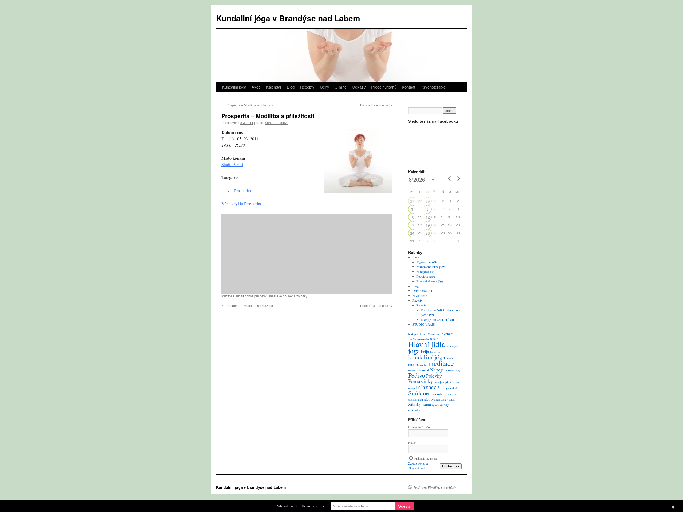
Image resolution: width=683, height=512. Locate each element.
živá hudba (414, 410)
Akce (256, 87)
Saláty (442, 388)
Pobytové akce (425, 276)
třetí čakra (424, 399)
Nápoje (437, 369)
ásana (426, 404)
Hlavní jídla (426, 344)
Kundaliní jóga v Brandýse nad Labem (288, 18)
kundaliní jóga (427, 357)
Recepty (307, 87)
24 (412, 233)
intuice (450, 346)
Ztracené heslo (417, 468)
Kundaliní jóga (234, 87)
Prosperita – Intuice (376, 105)
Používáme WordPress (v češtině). (435, 487)
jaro (456, 346)
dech (424, 334)
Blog (291, 87)
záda (452, 399)
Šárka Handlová (276, 122)
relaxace (426, 387)
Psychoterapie (433, 87)
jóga (414, 350)
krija (425, 351)
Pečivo (416, 375)
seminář (453, 388)
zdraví (444, 399)
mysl (425, 370)
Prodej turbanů (383, 87)
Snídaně (418, 393)
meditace (441, 363)
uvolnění (435, 399)
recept (411, 388)
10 (412, 217)
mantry (423, 365)
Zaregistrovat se (418, 463)
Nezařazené (419, 295)
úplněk (435, 405)
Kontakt (408, 87)
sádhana (412, 399)
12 (428, 217)
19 (428, 225)
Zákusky (414, 404)
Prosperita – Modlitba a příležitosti (248, 105)
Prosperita (242, 190)
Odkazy (359, 87)
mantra (413, 364)
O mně (341, 87)
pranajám (439, 382)
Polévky (434, 376)
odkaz (249, 296)
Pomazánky (420, 381)
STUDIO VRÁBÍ (423, 324)
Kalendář (273, 87)
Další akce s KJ (422, 291)
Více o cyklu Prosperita (241, 203)
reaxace (456, 382)
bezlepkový (414, 334)
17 (412, 225)
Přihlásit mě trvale (425, 458)
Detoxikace (434, 334)
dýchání (448, 333)
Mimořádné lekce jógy (430, 267)
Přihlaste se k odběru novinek (300, 506)
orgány (456, 370)
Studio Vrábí (232, 164)
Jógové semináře (427, 262)
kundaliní (435, 352)
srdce (433, 394)
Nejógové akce (425, 271)
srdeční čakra (446, 394)
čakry (444, 404)
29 (428, 201)
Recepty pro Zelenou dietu (437, 319)
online (448, 370)
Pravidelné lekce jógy (429, 281)
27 (412, 201)
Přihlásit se (450, 466)
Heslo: (412, 442)
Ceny (324, 87)
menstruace (414, 370)
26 (428, 233)
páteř (448, 382)
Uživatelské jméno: (420, 427)
